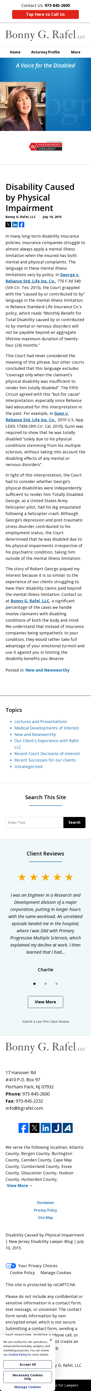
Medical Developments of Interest (46, 728)
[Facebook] (23, 1128)
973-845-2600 (36, 1094)
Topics (14, 709)
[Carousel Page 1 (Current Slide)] (34, 983)
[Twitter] (35, 1128)
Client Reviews (45, 853)
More (75, 52)
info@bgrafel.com (24, 1108)
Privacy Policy (45, 1210)
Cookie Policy (22, 1272)
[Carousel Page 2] (45, 983)
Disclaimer (45, 1202)
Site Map (45, 1217)
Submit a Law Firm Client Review (45, 1021)
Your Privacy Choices (37, 1265)
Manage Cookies (55, 1272)
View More (45, 1001)
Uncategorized (28, 766)
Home (15, 52)
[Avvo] (68, 1128)
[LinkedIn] (46, 1128)
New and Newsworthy (47, 670)
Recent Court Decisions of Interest (47, 753)
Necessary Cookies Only (28, 1377)
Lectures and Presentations (40, 721)
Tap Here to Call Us (45, 14)
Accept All (28, 1364)
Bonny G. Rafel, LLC (30, 600)
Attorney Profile (45, 52)
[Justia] (57, 1128)
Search (74, 822)
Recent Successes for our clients (45, 760)
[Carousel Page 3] (56, 983)
